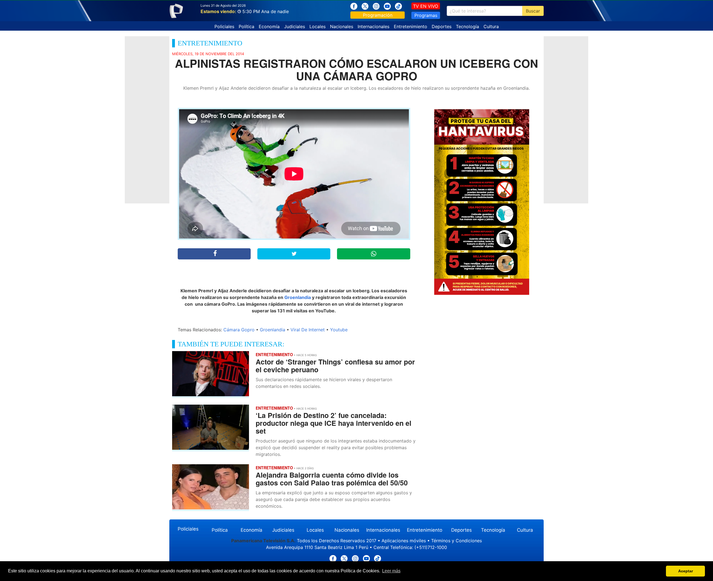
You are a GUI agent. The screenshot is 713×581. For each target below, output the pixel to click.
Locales (317, 26)
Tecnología (467, 26)
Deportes (441, 26)
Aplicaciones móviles (404, 540)
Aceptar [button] (685, 571)
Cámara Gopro (239, 329)
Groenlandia (297, 297)
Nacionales (341, 26)
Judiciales (294, 26)
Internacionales (373, 26)
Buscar (533, 11)
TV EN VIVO (425, 6)
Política (246, 26)
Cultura (491, 26)
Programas (425, 15)
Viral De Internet (307, 329)
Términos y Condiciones (456, 540)
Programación (377, 15)
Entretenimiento (410, 26)
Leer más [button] (391, 570)
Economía (269, 26)
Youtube (339, 329)
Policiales (224, 26)
